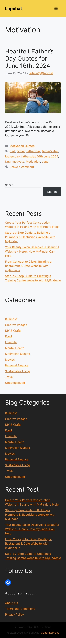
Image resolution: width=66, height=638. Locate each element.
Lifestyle (11, 342)
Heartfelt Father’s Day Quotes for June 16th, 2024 (29, 58)
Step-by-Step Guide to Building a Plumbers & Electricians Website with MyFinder (30, 237)
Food (8, 336)
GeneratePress (50, 632)
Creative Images (16, 325)
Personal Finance (16, 365)
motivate (18, 161)
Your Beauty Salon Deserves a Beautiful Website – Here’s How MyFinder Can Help (32, 251)
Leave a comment (22, 167)
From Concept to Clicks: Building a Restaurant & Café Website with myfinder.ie (28, 266)
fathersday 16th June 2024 (39, 156)
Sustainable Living (17, 371)
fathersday (12, 156)
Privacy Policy (14, 614)
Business (11, 319)
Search (10, 185)
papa (45, 161)
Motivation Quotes (22, 146)
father (21, 151)
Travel (9, 377)
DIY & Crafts (13, 330)
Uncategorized (15, 382)
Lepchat (13, 8)
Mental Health (14, 348)
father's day (50, 151)
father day (33, 151)
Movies (10, 359)
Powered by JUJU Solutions (34, 627)
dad (12, 151)
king (8, 161)
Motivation (33, 161)
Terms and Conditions (20, 608)
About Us (11, 603)
